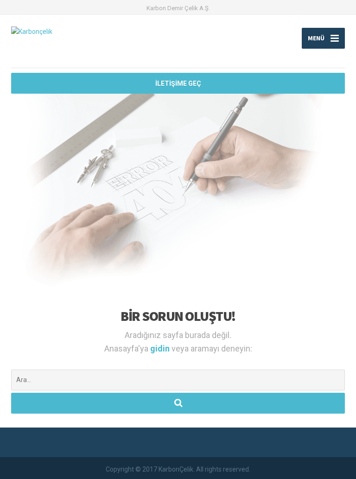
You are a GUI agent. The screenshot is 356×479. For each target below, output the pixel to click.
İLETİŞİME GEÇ (178, 83)
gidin (161, 348)
